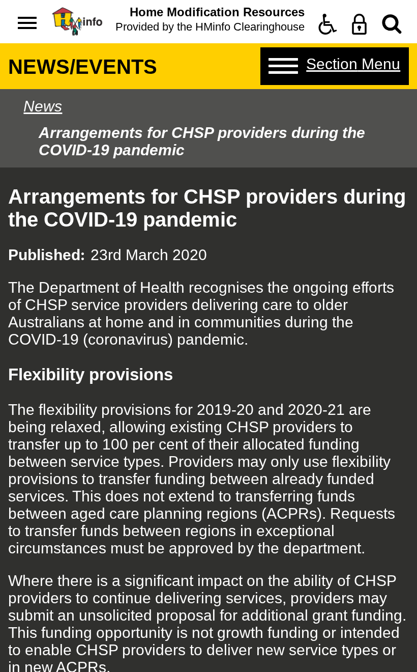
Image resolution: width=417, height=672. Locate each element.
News (42, 106)
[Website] (391, 24)
